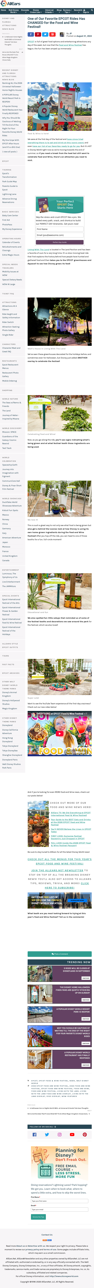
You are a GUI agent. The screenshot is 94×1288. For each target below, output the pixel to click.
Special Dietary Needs (12, 279)
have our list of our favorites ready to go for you (56, 146)
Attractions (9, 302)
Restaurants (9, 361)
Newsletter (79, 10)
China (5, 524)
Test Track (6, 448)
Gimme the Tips (38, 1217)
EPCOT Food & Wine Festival (53, 1081)
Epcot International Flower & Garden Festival (11, 611)
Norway (5, 519)
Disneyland (25, 10)
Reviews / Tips (67, 11)
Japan (5, 542)
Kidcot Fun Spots (10, 510)
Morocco (6, 546)
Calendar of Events (11, 242)
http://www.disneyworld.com (63, 1276)
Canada (5, 560)
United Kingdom (10, 556)
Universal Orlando (49, 11)
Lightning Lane (9, 194)
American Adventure (11, 537)
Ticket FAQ (8, 294)
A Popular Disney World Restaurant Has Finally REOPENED (12, 110)
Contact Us (47, 1234)
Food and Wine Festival (70, 45)
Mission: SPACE (9, 432)
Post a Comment (61, 954)
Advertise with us (36, 1246)
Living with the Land (68, 1091)
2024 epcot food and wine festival (49, 1086)
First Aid (6, 220)
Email (33, 1205)
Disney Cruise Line (35, 11)
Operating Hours (11, 238)
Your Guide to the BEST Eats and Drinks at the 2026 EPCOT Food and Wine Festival (71, 822)
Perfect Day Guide (60, 242)
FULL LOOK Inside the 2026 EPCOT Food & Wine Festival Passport (71, 844)
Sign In (86, 12)
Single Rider (7, 335)
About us (20, 1246)
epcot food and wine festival (57, 1088)
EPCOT (5, 161)
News (72, 1081)
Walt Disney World (14, 11)
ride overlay (53, 1096)
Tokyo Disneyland (10, 746)
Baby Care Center (10, 215)
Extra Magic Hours (10, 255)
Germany (6, 528)
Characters (9, 344)
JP (70, 33)
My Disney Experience (12, 229)
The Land (6, 410)
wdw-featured (69, 1096)
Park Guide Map (9, 181)
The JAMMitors (9, 586)
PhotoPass (7, 224)
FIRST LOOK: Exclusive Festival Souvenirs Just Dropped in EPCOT (68, 837)
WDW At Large (8, 284)
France (5, 551)
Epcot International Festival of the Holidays (11, 630)
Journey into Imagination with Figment (10, 473)
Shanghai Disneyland (12, 755)
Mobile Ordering (9, 381)
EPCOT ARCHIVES (10, 673)
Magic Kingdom (9, 708)
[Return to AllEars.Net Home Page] (17, 6)
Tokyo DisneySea (10, 750)
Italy (4, 533)
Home (3, 10)
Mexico (5, 515)
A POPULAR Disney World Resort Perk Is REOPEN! (11, 98)
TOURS (5, 656)
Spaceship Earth (9, 465)
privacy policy (32, 1249)
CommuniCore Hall (11, 481)
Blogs (59, 10)
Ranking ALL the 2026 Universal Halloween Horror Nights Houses (12, 86)
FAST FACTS (8, 664)
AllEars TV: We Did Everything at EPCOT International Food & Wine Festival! (71, 814)
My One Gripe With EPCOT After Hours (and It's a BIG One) (11, 143)
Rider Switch (8, 322)
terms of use (50, 1249)
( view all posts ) (9, 151)
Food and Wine (81, 1088)
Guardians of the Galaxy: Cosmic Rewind (10, 440)
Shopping (7, 390)
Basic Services (10, 212)
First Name (35, 1197)
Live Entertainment (11, 582)
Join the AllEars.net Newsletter (57, 870)
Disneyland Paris (10, 759)
